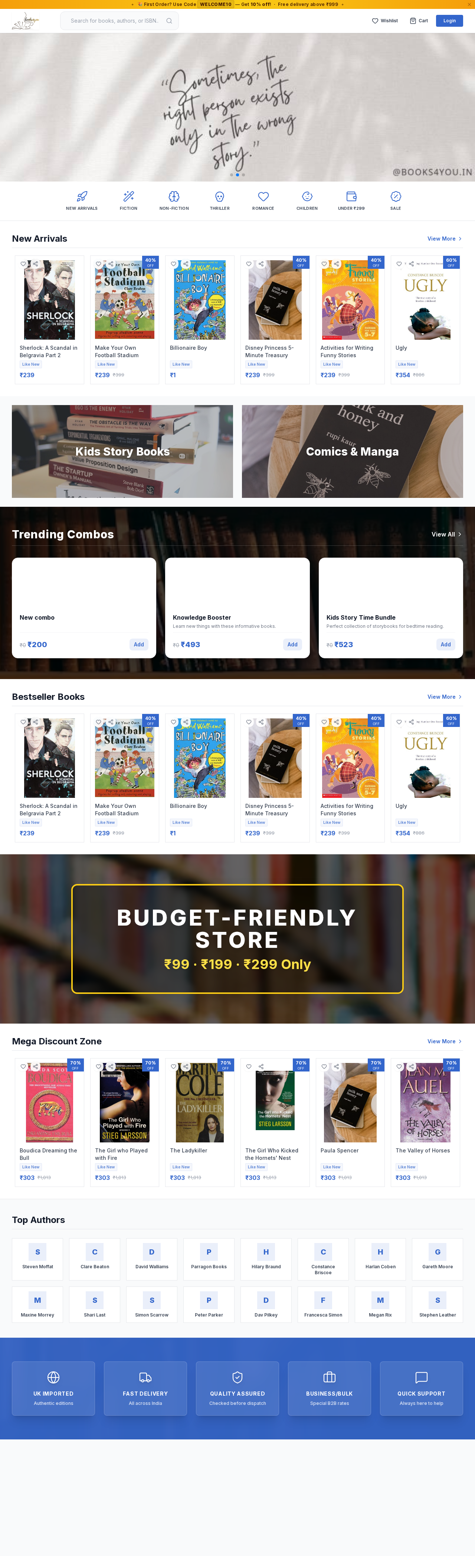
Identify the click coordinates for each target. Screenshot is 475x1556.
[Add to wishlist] (23, 264)
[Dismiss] (469, 4)
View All (443, 534)
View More (442, 238)
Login (449, 20)
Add (139, 644)
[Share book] (35, 264)
